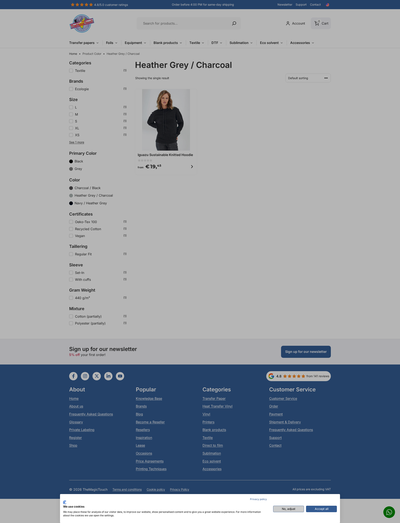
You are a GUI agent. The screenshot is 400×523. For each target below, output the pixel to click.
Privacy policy (258, 499)
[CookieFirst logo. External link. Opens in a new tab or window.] (64, 502)
